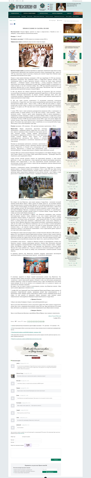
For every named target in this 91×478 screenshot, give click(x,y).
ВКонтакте (17, 437)
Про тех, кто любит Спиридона (72, 200)
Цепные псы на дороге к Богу (72, 123)
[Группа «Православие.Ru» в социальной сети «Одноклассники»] (11, 1)
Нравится (11, 23)
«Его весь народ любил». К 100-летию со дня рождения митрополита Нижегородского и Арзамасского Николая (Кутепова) (72, 237)
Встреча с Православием (29, 13)
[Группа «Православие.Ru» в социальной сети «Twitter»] (13, 1)
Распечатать (60, 20)
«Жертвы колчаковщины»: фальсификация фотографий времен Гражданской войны (72, 258)
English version (51, 9)
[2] (56, 173)
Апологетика (29, 16)
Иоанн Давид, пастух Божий (72, 183)
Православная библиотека (39, 16)
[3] (34, 213)
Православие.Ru (21, 433)
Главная (11, 20)
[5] (32, 287)
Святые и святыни (49, 16)
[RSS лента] (21, 1)
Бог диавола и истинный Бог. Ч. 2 (72, 160)
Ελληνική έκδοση (51, 5)
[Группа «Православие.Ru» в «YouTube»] (17, 1)
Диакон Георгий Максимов (55, 316)
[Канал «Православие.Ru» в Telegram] (19, 1)
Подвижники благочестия (59, 16)
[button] (60, 10)
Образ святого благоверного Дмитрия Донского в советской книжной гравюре (72, 105)
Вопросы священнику (57, 13)
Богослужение (76, 16)
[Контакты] (23, 1)
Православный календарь (42, 10)
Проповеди (23, 16)
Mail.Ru (21, 437)
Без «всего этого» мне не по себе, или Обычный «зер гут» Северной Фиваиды (72, 142)
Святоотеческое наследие (14, 16)
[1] (55, 126)
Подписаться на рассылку (78, 0)
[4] (40, 244)
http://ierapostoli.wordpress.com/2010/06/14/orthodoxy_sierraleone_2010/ (26, 332)
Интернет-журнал (44, 13)
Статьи (14, 20)
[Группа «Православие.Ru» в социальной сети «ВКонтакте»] (9, 1)
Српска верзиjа (51, 7)
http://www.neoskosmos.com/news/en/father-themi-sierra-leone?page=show (27, 338)
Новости (69, 13)
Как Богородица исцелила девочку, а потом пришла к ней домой (72, 218)
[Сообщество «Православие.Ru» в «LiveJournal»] (15, 1)
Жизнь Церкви (69, 16)
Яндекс (19, 437)
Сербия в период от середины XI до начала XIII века (72, 85)
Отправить (56, 459)
